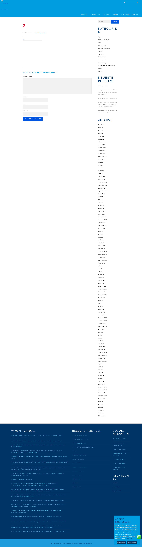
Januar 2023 (101, 248)
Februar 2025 (101, 176)
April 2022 (101, 274)
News (99, 42)
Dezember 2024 (102, 182)
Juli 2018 (100, 401)
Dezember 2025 (102, 147)
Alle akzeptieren (121, 542)
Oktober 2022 (101, 257)
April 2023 (101, 240)
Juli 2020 (100, 332)
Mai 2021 (100, 303)
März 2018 (101, 413)
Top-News (101, 54)
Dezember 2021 (102, 286)
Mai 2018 (100, 407)
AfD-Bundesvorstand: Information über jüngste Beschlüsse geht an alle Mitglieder (38, 522)
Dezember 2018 (102, 387)
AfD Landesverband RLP (79, 435)
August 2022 (101, 263)
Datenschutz (117, 491)
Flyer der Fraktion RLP (79, 455)
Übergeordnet (102, 57)
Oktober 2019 (101, 358)
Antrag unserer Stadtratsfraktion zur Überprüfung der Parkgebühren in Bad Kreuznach (108, 92)
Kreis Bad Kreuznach (104, 39)
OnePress (75, 543)
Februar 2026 (101, 142)
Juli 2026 (100, 127)
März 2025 (101, 173)
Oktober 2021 (101, 292)
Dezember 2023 (102, 217)
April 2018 (101, 410)
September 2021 (102, 295)
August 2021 (101, 297)
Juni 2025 (100, 165)
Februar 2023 (101, 246)
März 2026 (101, 139)
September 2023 (102, 225)
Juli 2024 (100, 197)
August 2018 (101, 398)
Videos (100, 68)
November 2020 (102, 321)
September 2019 (102, 361)
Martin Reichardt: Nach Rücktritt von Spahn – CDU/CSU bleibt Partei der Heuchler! (37, 531)
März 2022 (101, 277)
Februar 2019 (101, 381)
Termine (115, 14)
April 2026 (101, 136)
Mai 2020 (100, 338)
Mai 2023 (100, 237)
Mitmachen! (125, 14)
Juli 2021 (100, 300)
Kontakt (135, 14)
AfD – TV (74, 451)
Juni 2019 (100, 370)
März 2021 (101, 309)
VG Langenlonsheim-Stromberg (106, 65)
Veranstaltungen (102, 63)
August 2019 (101, 364)
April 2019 (101, 375)
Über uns (84, 14)
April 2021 (101, 306)
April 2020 (101, 341)
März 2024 (101, 208)
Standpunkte (95, 14)
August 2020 (101, 329)
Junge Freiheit (76, 463)
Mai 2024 (100, 202)
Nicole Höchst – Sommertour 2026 (107, 98)
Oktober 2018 (101, 393)
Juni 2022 (100, 269)
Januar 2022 (101, 283)
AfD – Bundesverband (79, 443)
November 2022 (102, 254)
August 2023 (101, 228)
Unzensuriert (76, 487)
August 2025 (101, 159)
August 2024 (101, 194)
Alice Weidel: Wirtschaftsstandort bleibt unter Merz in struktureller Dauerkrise (37, 500)
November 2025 (102, 150)
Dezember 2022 (102, 251)
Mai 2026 (100, 133)
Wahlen (100, 71)
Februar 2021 (101, 312)
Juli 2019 (100, 367)
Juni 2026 (100, 130)
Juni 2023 (100, 234)
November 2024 (102, 185)
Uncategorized (102, 60)
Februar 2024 (101, 211)
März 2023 (101, 243)
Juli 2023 (100, 231)
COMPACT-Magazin (78, 471)
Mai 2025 (100, 168)
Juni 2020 (100, 335)
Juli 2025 (100, 162)
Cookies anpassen (132, 542)
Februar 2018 (101, 416)
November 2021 (102, 289)
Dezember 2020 (102, 318)
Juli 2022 (100, 266)
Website (25, 111)
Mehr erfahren (129, 538)
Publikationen (102, 45)
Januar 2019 (101, 384)
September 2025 (102, 156)
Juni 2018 (100, 404)
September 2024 (102, 191)
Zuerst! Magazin (77, 475)
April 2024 (101, 205)
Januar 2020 (101, 349)
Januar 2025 (101, 179)
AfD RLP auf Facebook (119, 449)
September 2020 (102, 326)
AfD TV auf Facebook (119, 459)
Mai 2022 (100, 271)
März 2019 (101, 378)
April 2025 (101, 171)
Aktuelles (106, 14)
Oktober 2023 (101, 222)
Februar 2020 (101, 346)
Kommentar (27, 76)
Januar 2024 (101, 214)
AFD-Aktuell (27, 431)
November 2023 (102, 220)
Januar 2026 (101, 145)
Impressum (116, 487)
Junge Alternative (78, 459)
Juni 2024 (100, 199)
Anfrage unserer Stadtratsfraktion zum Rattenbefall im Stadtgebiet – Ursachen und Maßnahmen (107, 104)
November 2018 (102, 390)
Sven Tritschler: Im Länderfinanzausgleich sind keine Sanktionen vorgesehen (36, 441)
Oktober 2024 (101, 188)
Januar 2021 (101, 315)
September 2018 (102, 395)
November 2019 (102, 355)
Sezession (75, 483)
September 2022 (102, 260)
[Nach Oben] (113, 542)
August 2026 (101, 124)
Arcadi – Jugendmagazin (79, 467)
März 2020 (101, 344)
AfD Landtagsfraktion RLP (80, 439)
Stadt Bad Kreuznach (104, 48)
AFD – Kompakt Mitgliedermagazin (83, 447)
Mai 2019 (100, 372)
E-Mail (25, 104)
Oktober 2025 (101, 153)
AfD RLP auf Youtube (119, 463)
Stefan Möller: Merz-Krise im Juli (21, 479)
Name (25, 97)
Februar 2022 (101, 280)
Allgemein (101, 37)
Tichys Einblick (77, 479)
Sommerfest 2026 (103, 86)
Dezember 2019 (102, 352)
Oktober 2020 (101, 323)
